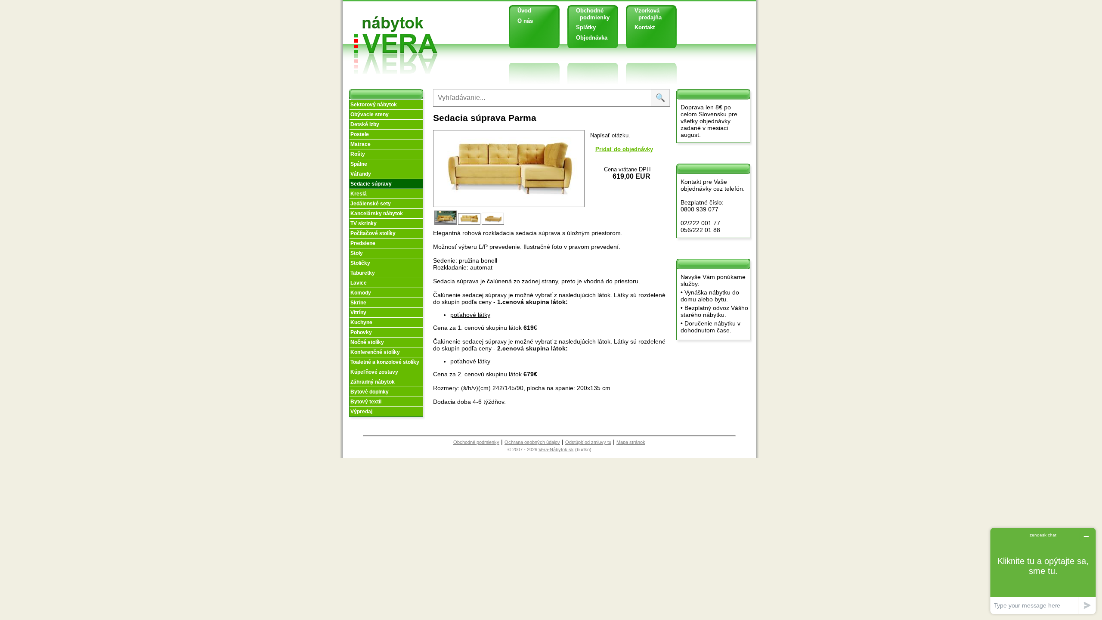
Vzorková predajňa (645, 14)
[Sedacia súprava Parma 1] (446, 223)
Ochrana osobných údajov (532, 442)
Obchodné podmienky (590, 14)
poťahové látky (470, 314)
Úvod (524, 10)
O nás (525, 21)
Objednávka (591, 37)
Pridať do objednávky (624, 149)
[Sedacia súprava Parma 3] (493, 223)
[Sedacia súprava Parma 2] (470, 223)
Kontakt (645, 27)
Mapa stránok (630, 442)
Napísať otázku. (610, 135)
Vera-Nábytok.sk (556, 449)
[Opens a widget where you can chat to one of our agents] (1043, 570)
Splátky (586, 27)
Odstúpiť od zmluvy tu (588, 442)
